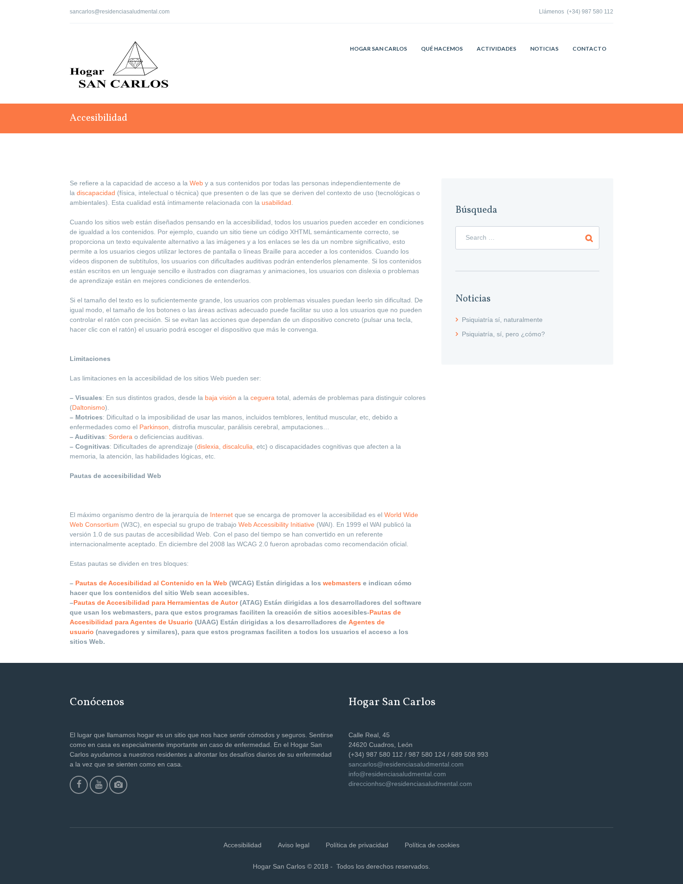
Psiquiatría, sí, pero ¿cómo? (503, 334)
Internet (221, 514)
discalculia (238, 446)
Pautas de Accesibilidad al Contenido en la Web (151, 583)
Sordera (120, 436)
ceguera (262, 397)
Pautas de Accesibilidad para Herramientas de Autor (155, 602)
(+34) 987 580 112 (590, 11)
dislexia (208, 446)
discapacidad (96, 192)
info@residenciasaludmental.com (397, 774)
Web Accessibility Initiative (276, 524)
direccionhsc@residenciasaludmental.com (410, 783)
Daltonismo (88, 407)
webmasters (342, 583)
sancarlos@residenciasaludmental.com (120, 11)
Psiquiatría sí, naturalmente (502, 319)
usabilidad (276, 202)
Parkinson (154, 427)
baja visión (220, 397)
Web (196, 183)
